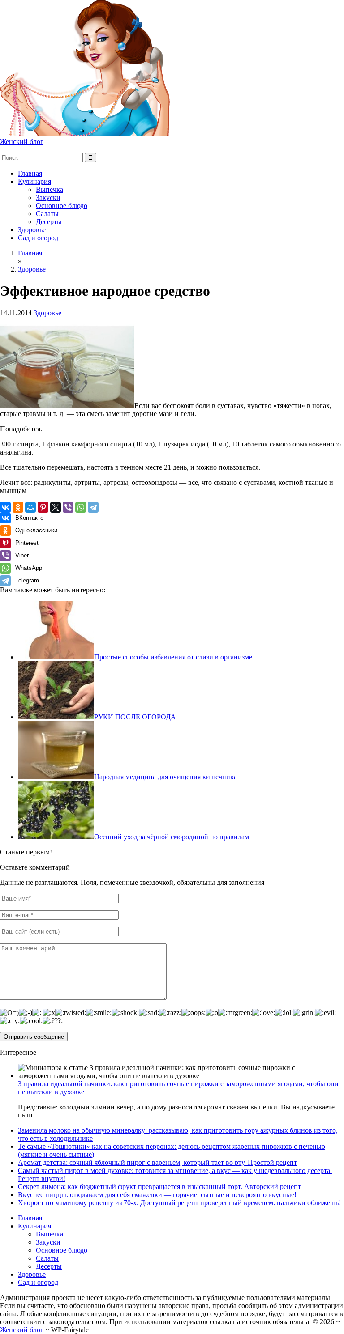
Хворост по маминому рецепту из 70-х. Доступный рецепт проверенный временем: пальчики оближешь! (179, 1203)
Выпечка (49, 189)
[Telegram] (93, 507)
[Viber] (68, 507)
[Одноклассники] (18, 507)
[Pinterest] (43, 507)
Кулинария (34, 181)
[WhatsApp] (80, 507)
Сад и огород (38, 238)
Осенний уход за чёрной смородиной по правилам (171, 837)
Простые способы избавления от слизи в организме (173, 657)
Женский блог (21, 141)
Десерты (49, 221)
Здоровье (32, 230)
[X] (55, 507)
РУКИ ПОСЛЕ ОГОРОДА (135, 717)
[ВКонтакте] (5, 507)
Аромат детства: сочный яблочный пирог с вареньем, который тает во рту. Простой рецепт (157, 1162)
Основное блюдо (61, 205)
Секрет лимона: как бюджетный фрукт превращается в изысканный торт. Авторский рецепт (159, 1186)
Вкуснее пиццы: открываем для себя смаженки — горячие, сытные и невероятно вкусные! (157, 1194)
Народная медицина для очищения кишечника (165, 777)
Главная (30, 173)
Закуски (48, 197)
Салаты (47, 213)
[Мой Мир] (30, 507)
